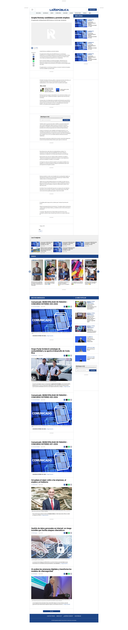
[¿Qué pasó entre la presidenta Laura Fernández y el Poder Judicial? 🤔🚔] (91, 270)
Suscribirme (92, 370)
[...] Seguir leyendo (49, 335)
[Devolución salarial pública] (80, 358)
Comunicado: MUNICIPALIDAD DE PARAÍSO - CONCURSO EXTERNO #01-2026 (49, 443)
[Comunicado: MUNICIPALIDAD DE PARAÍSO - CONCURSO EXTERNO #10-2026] (81, 34)
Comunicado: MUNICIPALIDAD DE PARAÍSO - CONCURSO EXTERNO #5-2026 (69, 249)
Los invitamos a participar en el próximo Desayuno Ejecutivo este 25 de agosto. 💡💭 (63, 283)
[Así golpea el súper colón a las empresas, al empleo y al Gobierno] (51, 498)
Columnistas (90, 336)
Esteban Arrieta (35, 484)
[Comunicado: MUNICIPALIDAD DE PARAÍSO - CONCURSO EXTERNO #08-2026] (81, 57)
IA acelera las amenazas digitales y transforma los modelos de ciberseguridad (51, 570)
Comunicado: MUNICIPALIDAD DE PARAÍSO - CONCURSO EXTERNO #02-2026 (49, 396)
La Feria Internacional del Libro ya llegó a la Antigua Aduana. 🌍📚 (49, 283)
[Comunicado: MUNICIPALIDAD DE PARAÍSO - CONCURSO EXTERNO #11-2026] (81, 23)
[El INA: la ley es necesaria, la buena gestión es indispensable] (80, 339)
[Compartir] (33, 65)
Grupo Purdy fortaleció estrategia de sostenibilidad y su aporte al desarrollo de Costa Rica (50, 351)
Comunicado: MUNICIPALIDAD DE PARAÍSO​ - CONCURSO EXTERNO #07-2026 (47, 243)
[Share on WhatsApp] (33, 61)
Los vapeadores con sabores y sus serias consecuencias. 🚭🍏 (77, 283)
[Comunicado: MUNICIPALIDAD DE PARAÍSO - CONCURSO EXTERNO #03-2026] (51, 320)
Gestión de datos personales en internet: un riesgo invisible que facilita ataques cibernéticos (51, 529)
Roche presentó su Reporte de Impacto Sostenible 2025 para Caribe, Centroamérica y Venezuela (37, 283)
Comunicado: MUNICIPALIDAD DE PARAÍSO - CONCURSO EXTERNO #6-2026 (69, 243)
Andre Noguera (35, 355)
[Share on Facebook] (33, 57)
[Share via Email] (33, 63)
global (41, 231)
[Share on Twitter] (33, 59)
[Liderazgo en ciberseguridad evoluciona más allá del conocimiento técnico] (80, 329)
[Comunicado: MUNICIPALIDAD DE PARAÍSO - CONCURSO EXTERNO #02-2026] (51, 413)
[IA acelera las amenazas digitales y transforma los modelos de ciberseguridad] (51, 587)
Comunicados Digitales (91, 20)
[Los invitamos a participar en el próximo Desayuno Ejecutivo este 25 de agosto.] (64, 270)
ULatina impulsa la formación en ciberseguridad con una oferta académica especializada (91, 306)
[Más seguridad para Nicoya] (80, 349)
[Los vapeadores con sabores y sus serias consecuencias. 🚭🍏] (77, 270)
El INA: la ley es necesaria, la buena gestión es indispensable (91, 340)
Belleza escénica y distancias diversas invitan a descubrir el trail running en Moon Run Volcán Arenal (46, 249)
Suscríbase (78, 616)
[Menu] (32, 10)
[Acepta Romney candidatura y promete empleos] (51, 34)
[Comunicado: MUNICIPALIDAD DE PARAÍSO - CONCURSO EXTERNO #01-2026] (51, 460)
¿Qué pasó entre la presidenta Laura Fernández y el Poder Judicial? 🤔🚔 (91, 283)
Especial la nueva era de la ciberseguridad (91, 302)
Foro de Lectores (91, 347)
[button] (92, 10)
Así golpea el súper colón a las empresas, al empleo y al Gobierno (48, 481)
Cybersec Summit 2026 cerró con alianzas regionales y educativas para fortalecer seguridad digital (91, 319)
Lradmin (36, 47)
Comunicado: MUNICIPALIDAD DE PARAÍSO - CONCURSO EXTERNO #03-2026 (49, 303)
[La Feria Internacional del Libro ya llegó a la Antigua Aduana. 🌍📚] (50, 270)
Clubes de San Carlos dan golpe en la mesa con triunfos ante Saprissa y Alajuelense (49, 90)
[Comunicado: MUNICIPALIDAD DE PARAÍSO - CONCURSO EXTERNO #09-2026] (81, 46)
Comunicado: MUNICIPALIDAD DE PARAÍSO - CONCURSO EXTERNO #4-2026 (91, 243)
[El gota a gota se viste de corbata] (57, 90)
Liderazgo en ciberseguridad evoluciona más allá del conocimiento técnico (91, 331)
